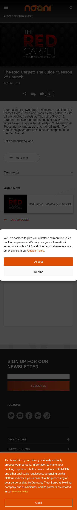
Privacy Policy (20, 491)
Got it (38, 502)
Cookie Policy (35, 250)
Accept (38, 261)
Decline (38, 271)
